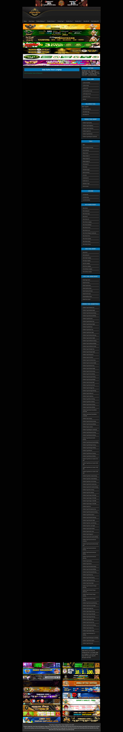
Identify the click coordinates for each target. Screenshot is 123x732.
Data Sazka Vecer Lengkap (52, 70)
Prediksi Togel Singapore (88, 125)
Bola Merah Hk (86, 114)
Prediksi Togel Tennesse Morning (89, 572)
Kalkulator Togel (86, 183)
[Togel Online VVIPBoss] (61, 26)
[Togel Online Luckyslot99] (81, 671)
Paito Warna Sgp (86, 213)
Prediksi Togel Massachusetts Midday (90, 442)
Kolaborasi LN (86, 180)
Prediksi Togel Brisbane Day (88, 321)
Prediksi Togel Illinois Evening (89, 398)
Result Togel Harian (87, 285)
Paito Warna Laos (86, 230)
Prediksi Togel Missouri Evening (89, 453)
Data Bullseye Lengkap (87, 268)
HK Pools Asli (71, 729)
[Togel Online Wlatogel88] (41, 701)
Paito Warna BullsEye (87, 224)
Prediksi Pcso (69, 21)
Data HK (69, 726)
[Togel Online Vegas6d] (41, 683)
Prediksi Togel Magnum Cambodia (90, 136)
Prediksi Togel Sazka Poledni (89, 528)
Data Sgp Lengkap (86, 260)
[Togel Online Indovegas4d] (81, 719)
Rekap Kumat (85, 153)
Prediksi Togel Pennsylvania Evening (90, 511)
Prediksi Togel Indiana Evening (89, 404)
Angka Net (30, 726)
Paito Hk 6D (85, 216)
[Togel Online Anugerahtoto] (81, 689)
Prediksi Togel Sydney (87, 122)
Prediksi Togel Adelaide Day (88, 307)
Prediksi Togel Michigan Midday (89, 447)
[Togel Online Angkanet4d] (81, 701)
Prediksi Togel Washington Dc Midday (90, 637)
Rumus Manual (86, 150)
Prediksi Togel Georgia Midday (89, 379)
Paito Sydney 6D (86, 210)
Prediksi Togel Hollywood (88, 393)
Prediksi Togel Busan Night (88, 332)
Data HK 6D (84, 726)
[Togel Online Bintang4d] (41, 695)
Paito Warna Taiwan (87, 244)
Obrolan (84, 99)
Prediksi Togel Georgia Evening (89, 376)
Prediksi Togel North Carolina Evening (90, 486)
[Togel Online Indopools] (81, 707)
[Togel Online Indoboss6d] (81, 665)
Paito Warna (31, 21)
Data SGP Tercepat (86, 655)
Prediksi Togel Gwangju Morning (89, 390)
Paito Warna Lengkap (87, 222)
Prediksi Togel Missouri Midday (89, 456)
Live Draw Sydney (92, 75)
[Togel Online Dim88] (61, 32)
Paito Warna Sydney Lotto (73, 728)
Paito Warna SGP (63, 726)
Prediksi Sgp (60, 21)
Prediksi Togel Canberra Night (89, 337)
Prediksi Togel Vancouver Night (89, 605)
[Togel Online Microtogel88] (41, 665)
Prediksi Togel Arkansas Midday (89, 315)
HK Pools (88, 657)
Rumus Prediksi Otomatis (88, 147)
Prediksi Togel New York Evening (89, 481)
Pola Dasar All (85, 164)
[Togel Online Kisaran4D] (61, 44)
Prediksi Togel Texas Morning (89, 580)
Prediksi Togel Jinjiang (87, 418)
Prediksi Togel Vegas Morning (89, 616)
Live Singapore (85, 654)
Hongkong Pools (86, 70)
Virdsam (25, 726)
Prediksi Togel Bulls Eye (87, 133)
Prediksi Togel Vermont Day (88, 622)
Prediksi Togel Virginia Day (88, 627)
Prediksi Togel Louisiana (88, 426)
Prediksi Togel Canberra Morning (89, 335)
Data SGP (74, 726)
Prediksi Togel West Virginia (88, 640)
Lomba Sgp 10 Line (87, 93)
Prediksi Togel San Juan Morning (89, 522)
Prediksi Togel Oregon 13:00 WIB (89, 503)
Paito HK (96, 72)
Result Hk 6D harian (87, 293)
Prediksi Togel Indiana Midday (89, 407)
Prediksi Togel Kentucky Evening (89, 421)
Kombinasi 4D (86, 177)
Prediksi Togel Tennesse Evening (89, 566)
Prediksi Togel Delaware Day (88, 365)
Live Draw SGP (37, 728)
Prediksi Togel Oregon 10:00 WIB (89, 500)
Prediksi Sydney (51, 21)
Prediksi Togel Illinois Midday (89, 401)
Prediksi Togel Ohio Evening (88, 489)
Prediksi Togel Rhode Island (88, 514)
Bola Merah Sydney (87, 109)
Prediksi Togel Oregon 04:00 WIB (89, 495)
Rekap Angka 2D (86, 161)
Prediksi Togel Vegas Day (88, 608)
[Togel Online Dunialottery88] (81, 683)
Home (25, 21)
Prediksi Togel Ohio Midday (88, 492)
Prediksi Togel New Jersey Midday (90, 478)
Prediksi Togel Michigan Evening (89, 444)
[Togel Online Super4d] (61, 38)
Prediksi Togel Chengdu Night (89, 351)
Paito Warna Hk (86, 219)
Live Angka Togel (94, 652)
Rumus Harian (85, 186)
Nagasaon (93, 70)
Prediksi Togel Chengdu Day (88, 349)
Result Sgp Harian (86, 279)
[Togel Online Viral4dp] (61, 63)
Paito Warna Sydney (87, 238)
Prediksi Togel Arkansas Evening (89, 312)
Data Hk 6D (86, 21)
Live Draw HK (92, 73)
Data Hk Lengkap (86, 263)
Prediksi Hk (78, 21)
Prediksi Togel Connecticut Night (89, 362)
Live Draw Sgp (86, 197)
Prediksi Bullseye (40, 21)
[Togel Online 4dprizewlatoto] (41, 707)
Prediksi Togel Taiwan (87, 563)
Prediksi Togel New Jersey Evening (90, 475)
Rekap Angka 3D (86, 158)
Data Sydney (79, 726)
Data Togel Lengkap (87, 257)
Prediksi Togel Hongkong (88, 128)
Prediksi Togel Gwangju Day (88, 387)
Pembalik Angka (86, 169)
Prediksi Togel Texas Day (88, 574)
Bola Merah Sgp (86, 111)
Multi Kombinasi (86, 172)
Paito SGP (90, 72)
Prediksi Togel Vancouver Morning (90, 602)
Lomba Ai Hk (85, 88)
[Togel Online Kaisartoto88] (41, 713)
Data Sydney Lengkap (87, 271)
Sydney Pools (49, 728)
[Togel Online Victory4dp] (41, 671)
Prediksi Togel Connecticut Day (89, 360)
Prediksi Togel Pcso (87, 131)
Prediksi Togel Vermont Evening (89, 625)
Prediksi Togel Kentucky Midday (89, 424)
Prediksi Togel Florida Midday (89, 374)
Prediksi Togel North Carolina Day (89, 484)
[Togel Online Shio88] (81, 713)
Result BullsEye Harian (87, 296)
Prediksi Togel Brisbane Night (89, 324)
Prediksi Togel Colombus (88, 357)
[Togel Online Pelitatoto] (61, 57)
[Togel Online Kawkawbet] (41, 677)
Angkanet (43, 728)
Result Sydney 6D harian (88, 290)
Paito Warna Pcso (86, 235)
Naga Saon (84, 72)
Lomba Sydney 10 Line (87, 90)
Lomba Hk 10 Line (86, 96)
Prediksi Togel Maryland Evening (89, 432)
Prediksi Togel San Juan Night (89, 525)
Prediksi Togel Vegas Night (88, 619)
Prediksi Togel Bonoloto (88, 318)
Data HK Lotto (93, 728)
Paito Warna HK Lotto (84, 728)
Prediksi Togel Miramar (87, 450)
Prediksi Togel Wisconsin (88, 643)
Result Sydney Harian (87, 288)
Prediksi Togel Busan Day (88, 329)
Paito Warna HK (36, 726)
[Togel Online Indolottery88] (81, 695)
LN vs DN (85, 175)
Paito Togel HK (85, 106)
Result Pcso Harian (86, 299)
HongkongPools (63, 728)
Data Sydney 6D (95, 21)
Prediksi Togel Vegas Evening (89, 611)
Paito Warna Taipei (86, 241)
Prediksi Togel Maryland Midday (89, 435)
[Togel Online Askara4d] (41, 689)
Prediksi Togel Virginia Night (88, 630)
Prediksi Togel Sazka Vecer (88, 531)
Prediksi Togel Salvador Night (89, 520)
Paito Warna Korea (86, 227)
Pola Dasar (85, 166)
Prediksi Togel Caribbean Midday (89, 343)
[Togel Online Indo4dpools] (41, 719)
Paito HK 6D (85, 650)
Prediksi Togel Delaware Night (89, 368)
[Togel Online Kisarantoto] (61, 51)
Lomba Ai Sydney (86, 82)
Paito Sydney (85, 73)
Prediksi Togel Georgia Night (88, 382)
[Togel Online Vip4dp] (81, 677)
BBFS (84, 144)
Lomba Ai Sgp (86, 85)
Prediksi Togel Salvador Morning (89, 517)
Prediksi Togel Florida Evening (89, 371)
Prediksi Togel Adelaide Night (89, 310)
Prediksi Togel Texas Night (88, 583)
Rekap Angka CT (86, 155)
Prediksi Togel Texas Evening (89, 577)
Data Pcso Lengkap (87, 266)
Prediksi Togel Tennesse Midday (89, 569)
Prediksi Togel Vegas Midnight (89, 614)
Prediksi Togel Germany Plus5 (89, 385)
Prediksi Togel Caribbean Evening (89, 340)
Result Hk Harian (86, 282)
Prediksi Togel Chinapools (88, 354)
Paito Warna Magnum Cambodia (89, 233)
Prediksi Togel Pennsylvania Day (89, 509)
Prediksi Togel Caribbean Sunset (89, 346)
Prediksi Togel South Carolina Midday (90, 536)
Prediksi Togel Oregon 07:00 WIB (89, 498)
